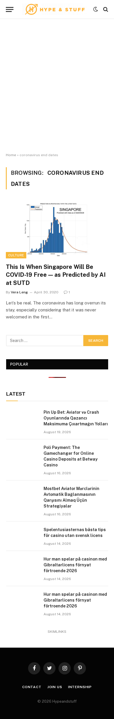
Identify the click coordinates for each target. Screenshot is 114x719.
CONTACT (32, 687)
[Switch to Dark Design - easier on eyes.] (95, 9)
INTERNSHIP (80, 687)
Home (11, 155)
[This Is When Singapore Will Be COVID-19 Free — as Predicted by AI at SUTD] (57, 229)
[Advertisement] (57, 86)
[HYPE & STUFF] (54, 9)
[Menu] (9, 9)
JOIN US (54, 687)
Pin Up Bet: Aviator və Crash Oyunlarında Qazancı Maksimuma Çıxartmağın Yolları (76, 418)
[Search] (105, 9)
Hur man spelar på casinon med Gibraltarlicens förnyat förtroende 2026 (75, 565)
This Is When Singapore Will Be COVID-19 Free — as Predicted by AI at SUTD (56, 274)
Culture (16, 255)
